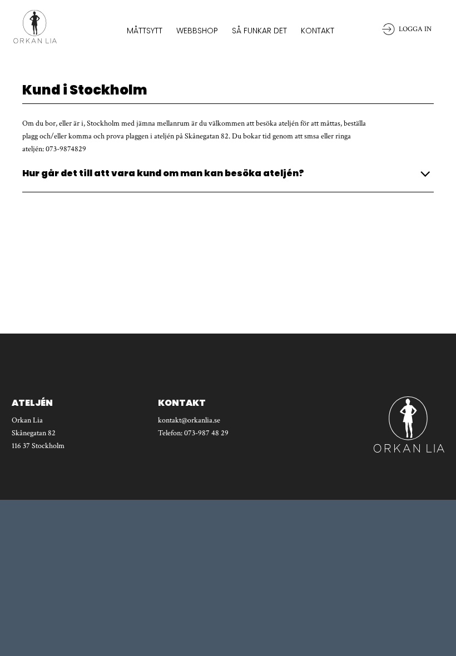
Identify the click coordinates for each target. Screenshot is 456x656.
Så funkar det (259, 30)
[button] (228, 174)
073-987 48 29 (206, 433)
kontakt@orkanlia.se (189, 420)
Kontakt (317, 30)
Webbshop (197, 30)
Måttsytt (144, 30)
